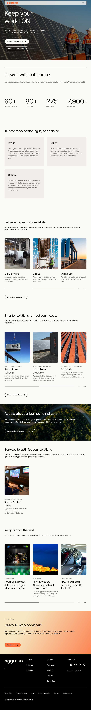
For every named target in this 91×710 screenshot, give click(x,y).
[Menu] (82, 3)
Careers (50, 676)
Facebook (71, 664)
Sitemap (56, 693)
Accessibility (8, 693)
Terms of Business (21, 693)
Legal (32, 693)
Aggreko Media (75, 664)
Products (50, 660)
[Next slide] (84, 289)
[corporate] (12, 3)
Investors (50, 670)
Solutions (29, 665)
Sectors (29, 660)
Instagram (84, 664)
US (5, 669)
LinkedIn (79, 664)
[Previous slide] (79, 289)
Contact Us (51, 681)
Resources (50, 665)
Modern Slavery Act (44, 693)
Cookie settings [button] (67, 693)
